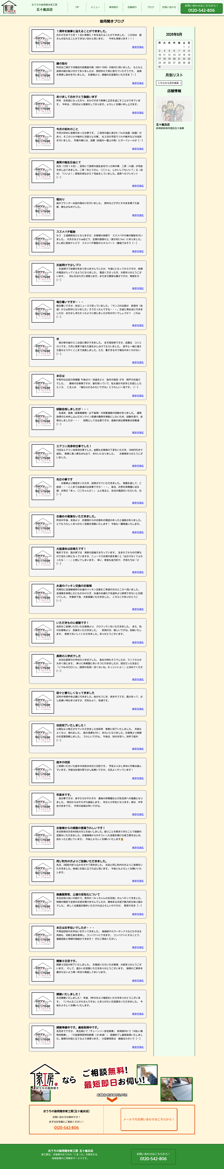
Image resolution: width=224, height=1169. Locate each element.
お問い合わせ (169, 7)
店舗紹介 (132, 7)
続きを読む (138, 47)
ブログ (150, 7)
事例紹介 (113, 7)
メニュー (95, 7)
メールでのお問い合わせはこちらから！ (149, 1119)
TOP (77, 7)
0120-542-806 (66, 1127)
